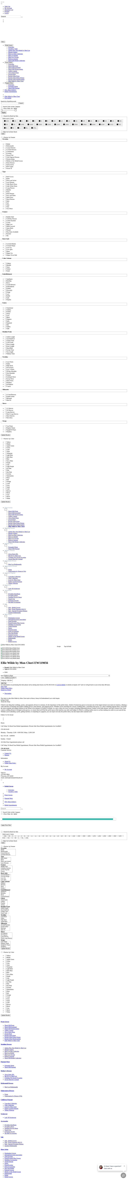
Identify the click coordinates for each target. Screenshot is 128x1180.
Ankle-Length (10, 337)
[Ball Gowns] (6, 858)
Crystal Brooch (10, 284)
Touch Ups (11, 599)
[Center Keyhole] (6, 870)
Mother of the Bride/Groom (14, 161)
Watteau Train (10, 354)
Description (7, 693)
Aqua (8, 451)
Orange (8, 481)
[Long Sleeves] (6, 936)
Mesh (8, 317)
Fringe (8, 292)
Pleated (8, 230)
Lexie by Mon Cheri (14, 580)
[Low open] (6, 880)
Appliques (9, 279)
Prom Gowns (8, 795)
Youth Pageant (12, 626)
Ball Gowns (9, 177)
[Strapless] (5, 946)
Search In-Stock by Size (11, 116)
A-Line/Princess (11, 394)
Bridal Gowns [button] (8, 786)
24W (67, 124)
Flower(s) (9, 290)
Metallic (8, 265)
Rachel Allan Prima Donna (16, 523)
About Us (7, 761)
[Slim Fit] (5, 930)
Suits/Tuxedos (12, 621)
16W (31, 124)
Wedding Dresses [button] (6, 1044)
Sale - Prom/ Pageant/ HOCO (17, 609)
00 (15, 121)
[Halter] (5, 918)
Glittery (8, 263)
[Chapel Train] (5, 911)
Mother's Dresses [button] (6, 1071)
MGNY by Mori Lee (14, 556)
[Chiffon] (4, 901)
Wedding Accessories (14, 624)
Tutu (7, 207)
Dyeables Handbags (14, 594)
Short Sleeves (10, 416)
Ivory (8, 485)
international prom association (17, 619)
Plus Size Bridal (13, 633)
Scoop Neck (10, 379)
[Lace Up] (6, 878)
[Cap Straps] (5, 942)
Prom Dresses (10, 163)
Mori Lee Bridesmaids (14, 564)
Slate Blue (9, 457)
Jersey (8, 313)
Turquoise (9, 453)
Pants (8, 192)
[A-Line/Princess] (5, 925)
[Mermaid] (5, 928)
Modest (8, 190)
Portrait (8, 375)
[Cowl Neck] (5, 917)
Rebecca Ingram (13, 540)
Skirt (7, 201)
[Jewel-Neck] (5, 921)
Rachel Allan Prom (13, 521)
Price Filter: (7, 108)
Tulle (7, 328)
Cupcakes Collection (14, 576)
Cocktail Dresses (11, 149)
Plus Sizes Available (12, 232)
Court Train (9, 342)
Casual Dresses (10, 148)
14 (69, 121)
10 (54, 121)
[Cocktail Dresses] (8, 855)
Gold (7, 489)
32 (14, 124)
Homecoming (10, 159)
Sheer (8, 251)
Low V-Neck (10, 369)
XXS (111, 124)
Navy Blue (9, 461)
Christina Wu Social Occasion (17, 557)
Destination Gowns (14, 618)
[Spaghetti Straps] (5, 945)
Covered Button (11, 244)
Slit (7, 235)
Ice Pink (8, 468)
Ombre (8, 269)
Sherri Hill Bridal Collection (16, 542)
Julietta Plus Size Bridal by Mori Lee (19, 532)
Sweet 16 (9, 168)
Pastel (8, 271)
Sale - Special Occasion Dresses (17, 611)
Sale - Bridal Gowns (14, 607)
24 (106, 121)
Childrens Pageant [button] (7, 1099)
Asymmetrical (10, 339)
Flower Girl (9, 155)
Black (8, 493)
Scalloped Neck (11, 377)
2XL (34, 128)
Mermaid (9, 398)
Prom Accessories (13, 631)
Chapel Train (10, 340)
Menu (2, 42)
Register (6, 11)
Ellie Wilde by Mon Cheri (16, 526)
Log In (6, 13)
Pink (7, 470)
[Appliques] (5, 891)
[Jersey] (4, 905)
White (8, 498)
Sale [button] (2, 1137)
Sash (7, 298)
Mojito (8, 444)
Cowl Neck (9, 362)
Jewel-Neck (9, 367)
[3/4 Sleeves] (6, 935)
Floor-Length (10, 344)
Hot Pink (9, 472)
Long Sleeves (10, 412)
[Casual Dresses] (8, 853)
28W (84, 124)
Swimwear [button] (4, 1114)
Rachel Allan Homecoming (16, 525)
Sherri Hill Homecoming (15, 514)
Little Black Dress (11, 184)
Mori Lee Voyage (13, 538)
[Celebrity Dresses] (6, 868)
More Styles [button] (4, 1149)
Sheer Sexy (9, 197)
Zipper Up (9, 253)
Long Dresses (10, 188)
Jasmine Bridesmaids (14, 612)
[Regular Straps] (5, 943)
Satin (7, 321)
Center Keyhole (11, 220)
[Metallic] (3, 885)
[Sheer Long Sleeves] (6, 938)
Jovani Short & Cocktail (15, 559)
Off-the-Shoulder (11, 371)
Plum (8, 478)
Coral (8, 483)
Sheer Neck (9, 380)
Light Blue (9, 455)
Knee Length (10, 346)
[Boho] (6, 860)
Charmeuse (9, 308)
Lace (7, 294)
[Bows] (5, 895)
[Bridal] (8, 850)
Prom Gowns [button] (5, 1021)
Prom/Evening (12, 630)
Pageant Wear (8, 798)
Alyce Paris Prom (13, 518)
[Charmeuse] (4, 900)
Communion (10, 151)
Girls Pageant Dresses (12, 157)
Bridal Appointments (10, 805)
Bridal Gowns (12, 641)
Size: (2, 675)
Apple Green (10, 446)
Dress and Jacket (11, 180)
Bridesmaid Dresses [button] (7, 1083)
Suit (7, 203)
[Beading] (5, 893)
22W (58, 124)
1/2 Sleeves (9, 408)
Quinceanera (10, 164)
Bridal (8, 144)
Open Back (9, 228)
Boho (8, 178)
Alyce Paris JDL (13, 554)
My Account (8, 8)
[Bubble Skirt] (6, 866)
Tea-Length (9, 352)
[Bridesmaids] (8, 851)
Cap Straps (9, 426)
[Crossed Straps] (6, 876)
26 (113, 121)
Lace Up (9, 247)
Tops (7, 205)
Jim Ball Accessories (14, 602)
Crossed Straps (10, 245)
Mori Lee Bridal (13, 537)
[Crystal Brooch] (5, 896)
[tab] (65, 517)
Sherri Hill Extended (14, 513)
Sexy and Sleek (11, 195)
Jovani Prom (12, 519)
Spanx (10, 628)
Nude (8, 487)
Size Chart (4, 686)
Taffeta (8, 327)
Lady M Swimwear (14, 588)
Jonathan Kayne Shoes (15, 597)
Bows (8, 283)
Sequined (9, 323)
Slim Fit (8, 400)
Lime (8, 449)
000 (7, 121)
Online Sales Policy (6, 688)
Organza (8, 319)
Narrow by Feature (9, 137)
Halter (8, 364)
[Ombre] (3, 888)
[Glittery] (3, 883)
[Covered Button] (6, 875)
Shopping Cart (8, 10)
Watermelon (10, 476)
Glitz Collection (13, 578)
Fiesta (10, 569)
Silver (8, 496)
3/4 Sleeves (9, 410)
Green (8, 447)
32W (102, 124)
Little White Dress (11, 186)
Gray (7, 494)
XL (27, 128)
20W (49, 124)
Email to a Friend (6, 690)
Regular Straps (10, 428)
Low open (9, 249)
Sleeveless (9, 418)
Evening (8, 153)
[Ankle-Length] (5, 908)
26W (76, 124)
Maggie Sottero (12, 533)
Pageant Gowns (13, 635)
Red (7, 479)
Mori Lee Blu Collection (15, 535)
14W (22, 124)
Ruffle (8, 296)
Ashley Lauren (12, 516)
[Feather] (4, 903)
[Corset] (6, 871)
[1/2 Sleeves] (6, 933)
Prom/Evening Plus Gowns (16, 623)
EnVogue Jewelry (13, 600)
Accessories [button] (4, 1121)
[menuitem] (65, 6)
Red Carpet (9, 166)
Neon (8, 267)
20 (91, 121)
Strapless (9, 382)
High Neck (9, 365)
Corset (8, 222)
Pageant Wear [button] (5, 1062)
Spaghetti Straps (11, 430)
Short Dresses (10, 199)
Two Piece (9, 208)
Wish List (7, 6)
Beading (8, 281)
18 (84, 121)
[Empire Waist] (5, 926)
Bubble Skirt (10, 217)
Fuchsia (8, 474)
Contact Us (7, 753)
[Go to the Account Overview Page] (1, 3)
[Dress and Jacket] (6, 861)
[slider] (114, 819)
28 (120, 121)
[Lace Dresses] (6, 863)
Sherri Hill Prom (13, 511)
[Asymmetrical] (5, 910)
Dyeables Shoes (13, 595)
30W (93, 124)
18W (40, 124)
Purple (8, 463)
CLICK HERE (60, 685)
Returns (6, 755)
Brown (8, 491)
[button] (8, 45)
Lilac (7, 464)
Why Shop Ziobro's (10, 802)
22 (98, 121)
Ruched (8, 234)
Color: (3, 677)
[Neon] (3, 886)
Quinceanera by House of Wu (17, 571)
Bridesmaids (10, 146)
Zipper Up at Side (11, 255)
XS (120, 124)
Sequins (8, 299)
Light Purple (10, 466)
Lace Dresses (10, 182)
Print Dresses (10, 193)
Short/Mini (9, 348)
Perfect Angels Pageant (15, 581)
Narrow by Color (9, 438)
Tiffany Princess (13, 583)
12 (62, 121)
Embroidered (10, 286)
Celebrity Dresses (11, 219)
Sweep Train (10, 350)
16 (76, 121)
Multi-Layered (10, 226)
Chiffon (8, 310)
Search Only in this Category (11, 106)
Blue (7, 459)
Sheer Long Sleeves (12, 414)
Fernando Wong (13, 547)
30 (7, 124)
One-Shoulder (10, 373)
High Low (9, 224)
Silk (7, 325)
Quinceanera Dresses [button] (7, 1090)
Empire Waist (10, 396)
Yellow (8, 442)
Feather (8, 288)
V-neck (8, 386)
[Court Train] (5, 913)
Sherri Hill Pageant (13, 549)
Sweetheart (9, 384)
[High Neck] (5, 920)
